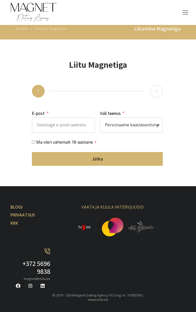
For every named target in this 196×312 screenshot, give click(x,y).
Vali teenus (111, 113)
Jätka (97, 159)
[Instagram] (30, 285)
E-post (39, 113)
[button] (185, 12)
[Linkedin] (42, 285)
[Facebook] (18, 285)
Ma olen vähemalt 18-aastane (65, 142)
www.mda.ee (98, 299)
